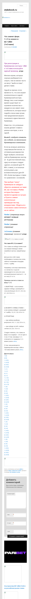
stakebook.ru (10, 9)
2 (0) (5, 358)
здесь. (15, 341)
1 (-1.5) (6, 378)
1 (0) (5, 356)
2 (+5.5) (6, 455)
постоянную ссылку (15, 472)
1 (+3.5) (6, 415)
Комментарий (10, 493)
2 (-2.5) (6, 400)
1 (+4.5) (6, 433)
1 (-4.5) (6, 430)
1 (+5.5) (6, 450)
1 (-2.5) (6, 395)
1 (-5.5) (6, 448)
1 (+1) (6, 371)
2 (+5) (6, 446)
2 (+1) (6, 376)
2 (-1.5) (6, 382)
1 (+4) (6, 424)
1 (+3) (6, 406)
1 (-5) (5, 439)
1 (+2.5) (6, 397)
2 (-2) (5, 391)
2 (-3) (5, 408)
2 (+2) (6, 393)
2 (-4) (5, 426)
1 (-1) (5, 369)
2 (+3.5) (6, 419)
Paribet (7, 214)
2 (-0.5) (6, 365)
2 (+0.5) (6, 367)
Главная (7, 25)
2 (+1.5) (6, 384)
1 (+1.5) (6, 380)
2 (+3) (6, 411)
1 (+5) (6, 441)
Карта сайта (14, 25)
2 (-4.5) (6, 435)
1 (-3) (5, 404)
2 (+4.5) (6, 437)
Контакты (22, 25)
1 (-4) (5, 422)
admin (20, 469)
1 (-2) (5, 387)
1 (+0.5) (6, 362)
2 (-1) (5, 373)
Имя (10, 514)
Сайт (8, 531)
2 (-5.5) (6, 452)
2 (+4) (6, 428)
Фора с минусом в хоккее (14, 470)
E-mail (10, 523)
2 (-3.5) (6, 417)
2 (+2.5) (6, 402)
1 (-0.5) (6, 360)
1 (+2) (6, 389)
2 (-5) (5, 444)
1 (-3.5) (6, 413)
